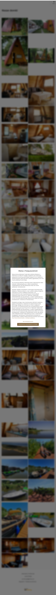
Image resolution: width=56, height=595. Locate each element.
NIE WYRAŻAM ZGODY (28, 321)
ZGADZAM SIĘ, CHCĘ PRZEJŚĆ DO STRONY (28, 324)
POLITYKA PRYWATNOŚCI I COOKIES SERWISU (23, 318)
